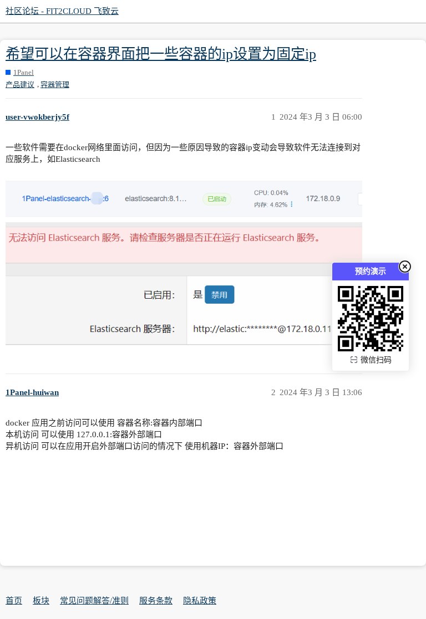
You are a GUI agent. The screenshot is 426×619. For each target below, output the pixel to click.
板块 (41, 600)
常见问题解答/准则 (94, 600)
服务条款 (156, 600)
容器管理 (54, 84)
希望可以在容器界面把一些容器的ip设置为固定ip (161, 54)
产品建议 (20, 84)
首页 (14, 600)
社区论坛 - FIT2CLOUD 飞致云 (62, 11)
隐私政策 (199, 600)
